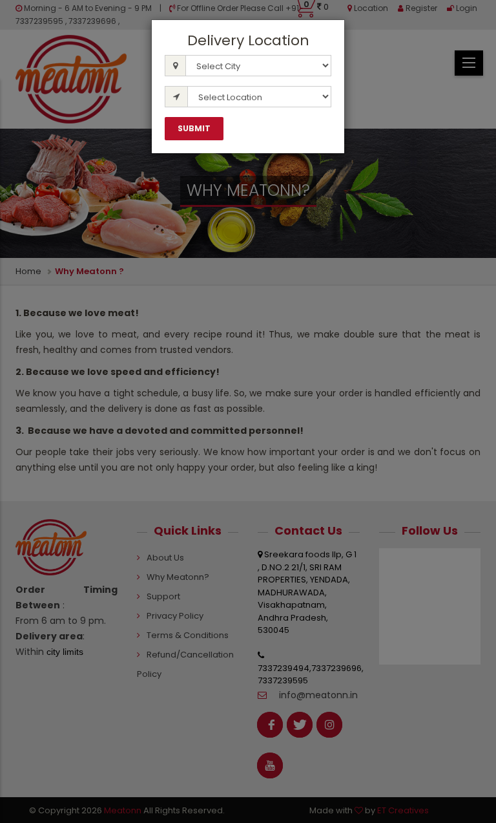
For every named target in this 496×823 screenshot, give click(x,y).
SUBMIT (194, 128)
